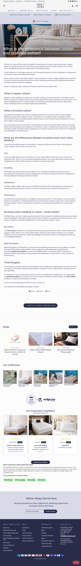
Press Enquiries (46, 543)
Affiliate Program (47, 527)
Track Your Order (8, 1)
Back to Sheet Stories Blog (41, 305)
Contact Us (19, 1)
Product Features (8, 545)
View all (73, 326)
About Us (6, 527)
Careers (43, 533)
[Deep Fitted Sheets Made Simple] (40, 339)
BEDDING (12, 10)
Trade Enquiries (46, 546)
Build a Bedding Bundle (10, 533)
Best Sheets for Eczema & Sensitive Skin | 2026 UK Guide (15, 352)
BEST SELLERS (42, 10)
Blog (42, 530)
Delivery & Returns (28, 541)
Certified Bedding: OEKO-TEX (11, 539)
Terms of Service (27, 538)
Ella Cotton (11, 231)
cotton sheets (9, 146)
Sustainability (7, 550)
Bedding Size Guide (9, 530)
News (43, 538)
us (44, 283)
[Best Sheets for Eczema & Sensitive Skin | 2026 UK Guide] (15, 339)
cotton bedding (25, 82)
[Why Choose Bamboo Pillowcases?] (66, 339)
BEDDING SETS (26, 10)
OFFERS (53, 10)
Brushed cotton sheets (12, 115)
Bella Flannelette (19, 251)
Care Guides (7, 535)
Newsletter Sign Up (47, 541)
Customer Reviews (30, 1)
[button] (39, 458)
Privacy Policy (26, 535)
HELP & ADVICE (65, 10)
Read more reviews (40, 462)
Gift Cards (41, 1)
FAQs (24, 530)
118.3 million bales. (43, 68)
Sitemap (6, 548)
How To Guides (27, 533)
